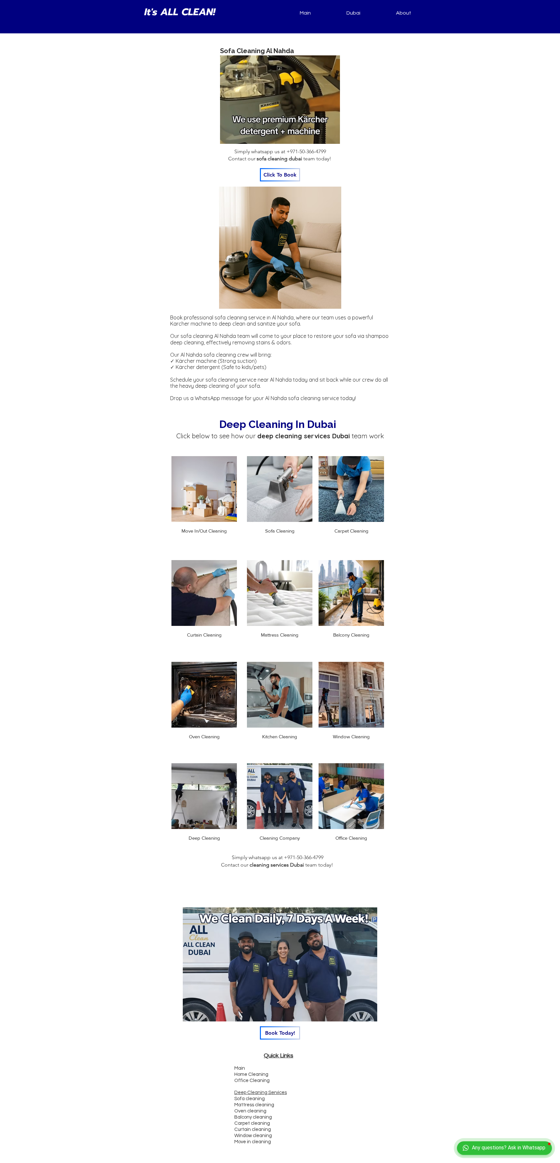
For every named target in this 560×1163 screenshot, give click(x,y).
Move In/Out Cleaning (204, 531)
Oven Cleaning (204, 736)
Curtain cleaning (252, 1129)
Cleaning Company (280, 838)
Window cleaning (253, 1135)
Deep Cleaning (204, 838)
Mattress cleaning (254, 1104)
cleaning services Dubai (276, 865)
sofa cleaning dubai (279, 158)
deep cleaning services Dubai (303, 436)
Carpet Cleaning (351, 531)
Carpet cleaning (252, 1123)
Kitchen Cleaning (279, 736)
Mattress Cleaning (279, 635)
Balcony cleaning (253, 1117)
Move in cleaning (252, 1141)
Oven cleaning (250, 1111)
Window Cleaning (351, 736)
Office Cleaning (351, 838)
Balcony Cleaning (351, 635)
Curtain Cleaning (204, 635)
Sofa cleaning (249, 1098)
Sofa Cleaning (280, 531)
